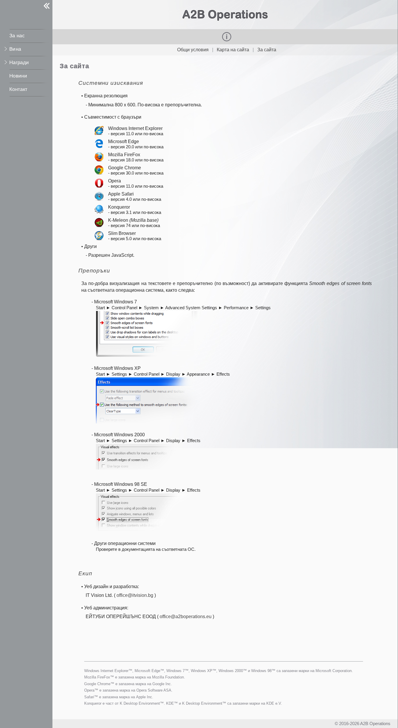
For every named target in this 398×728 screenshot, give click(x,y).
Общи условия (193, 49)
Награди (19, 62)
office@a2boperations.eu (186, 616)
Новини (18, 76)
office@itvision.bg (135, 595)
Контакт (18, 89)
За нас (17, 35)
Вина (15, 49)
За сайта (266, 49)
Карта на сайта (233, 49)
